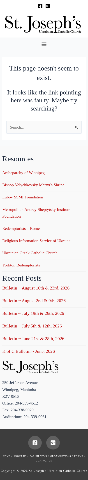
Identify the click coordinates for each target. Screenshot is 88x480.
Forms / (79, 456)
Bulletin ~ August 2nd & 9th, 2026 (34, 300)
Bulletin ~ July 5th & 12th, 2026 (32, 325)
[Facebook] (40, 6)
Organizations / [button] (61, 456)
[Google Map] (47, 6)
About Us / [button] (21, 456)
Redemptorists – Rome (21, 228)
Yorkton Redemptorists (21, 265)
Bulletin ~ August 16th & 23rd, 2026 (35, 287)
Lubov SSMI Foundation (22, 197)
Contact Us (44, 460)
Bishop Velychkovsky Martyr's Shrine (33, 185)
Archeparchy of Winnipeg (23, 172)
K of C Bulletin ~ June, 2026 (28, 351)
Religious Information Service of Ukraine (36, 240)
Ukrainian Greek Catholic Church (30, 253)
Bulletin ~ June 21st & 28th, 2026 (33, 338)
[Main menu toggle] (44, 44)
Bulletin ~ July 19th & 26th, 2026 (33, 313)
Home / (7, 456)
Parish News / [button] (39, 456)
